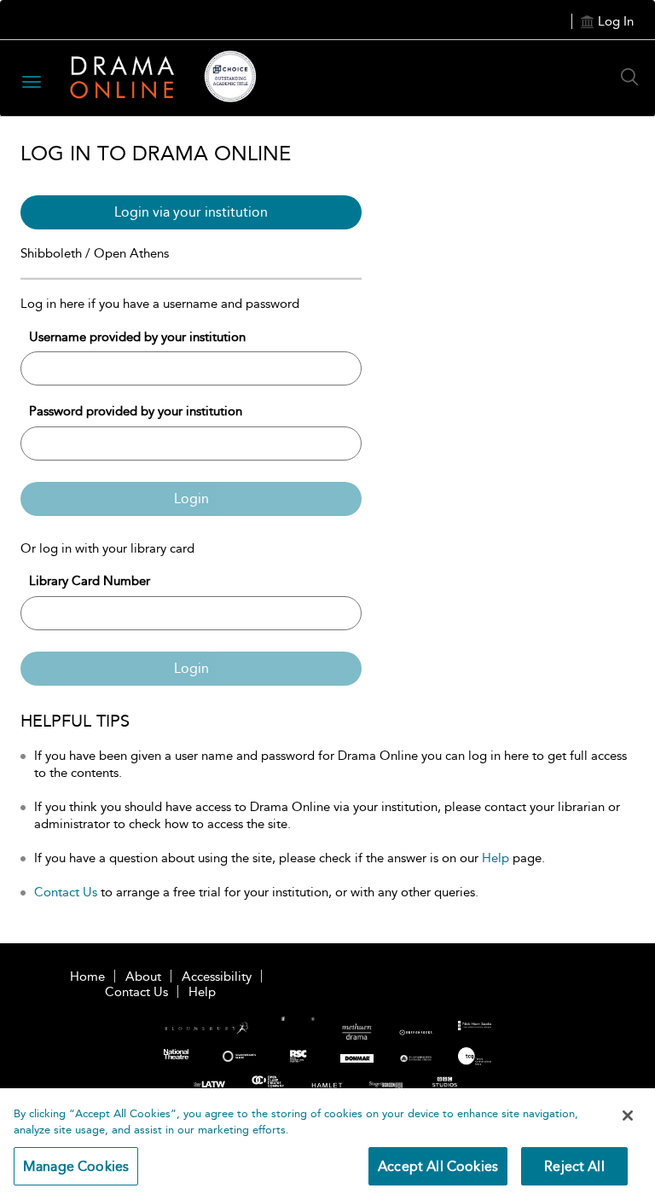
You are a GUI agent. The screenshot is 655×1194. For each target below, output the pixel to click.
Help (495, 858)
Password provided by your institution (135, 411)
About (143, 976)
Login (191, 498)
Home (87, 976)
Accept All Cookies (438, 1166)
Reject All (574, 1166)
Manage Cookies (76, 1166)
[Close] (627, 1115)
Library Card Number (89, 580)
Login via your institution (191, 212)
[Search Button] (633, 76)
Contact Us (65, 892)
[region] (327, 1141)
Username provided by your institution (137, 337)
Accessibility (217, 976)
